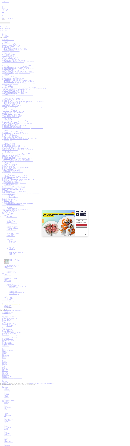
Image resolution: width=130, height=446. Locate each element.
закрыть (81, 227)
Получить (81, 225)
